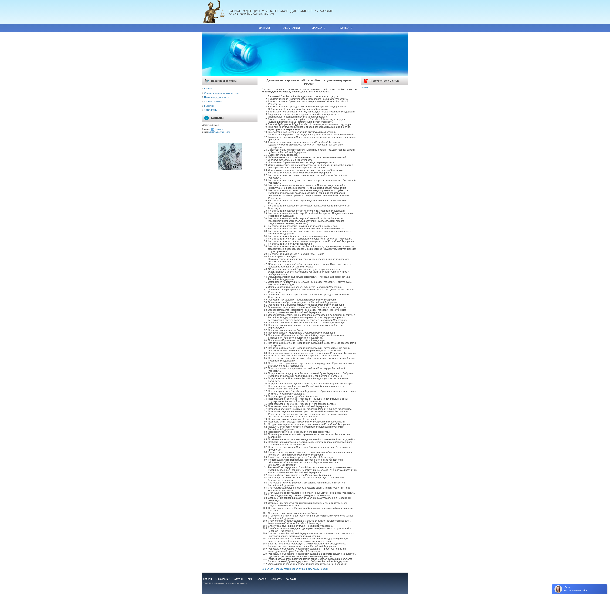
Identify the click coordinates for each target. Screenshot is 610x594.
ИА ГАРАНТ (365, 87)
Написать (219, 129)
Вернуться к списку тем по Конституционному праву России (295, 569)
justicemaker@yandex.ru (219, 132)
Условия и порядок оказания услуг (222, 93)
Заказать (318, 28)
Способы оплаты (213, 101)
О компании (291, 28)
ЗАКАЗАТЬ (210, 110)
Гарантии (209, 106)
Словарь (262, 578)
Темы (249, 578)
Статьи (238, 578)
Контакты (346, 28)
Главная (264, 28)
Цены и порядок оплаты (216, 97)
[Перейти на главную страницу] (215, 12)
